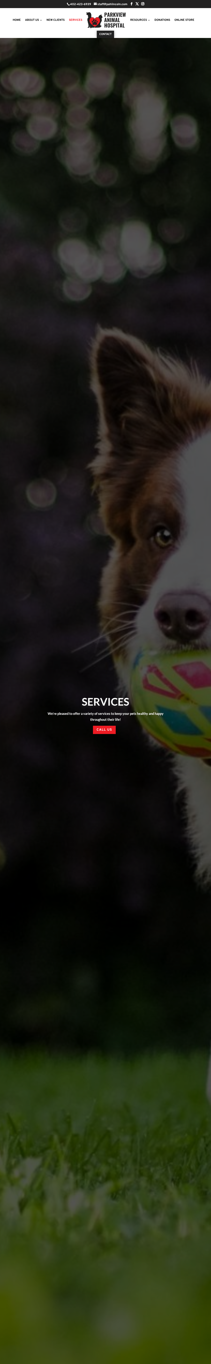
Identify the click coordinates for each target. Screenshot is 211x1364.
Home (17, 20)
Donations (162, 20)
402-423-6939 (80, 4)
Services (75, 20)
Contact (105, 34)
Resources (138, 20)
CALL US (104, 730)
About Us (32, 20)
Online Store (184, 20)
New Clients (55, 20)
